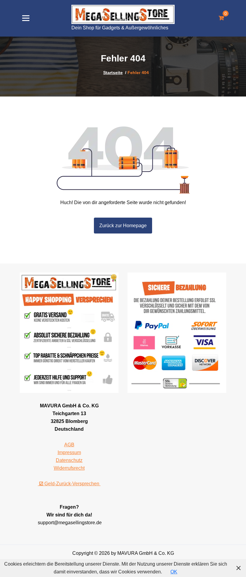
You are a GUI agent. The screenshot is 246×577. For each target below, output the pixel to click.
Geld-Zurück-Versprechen (69, 483)
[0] (221, 18)
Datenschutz (69, 460)
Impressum (69, 452)
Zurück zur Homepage (123, 225)
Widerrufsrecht (69, 468)
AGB (69, 444)
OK (173, 571)
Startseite (113, 72)
